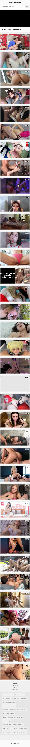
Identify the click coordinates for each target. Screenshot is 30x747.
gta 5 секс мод (6, 721)
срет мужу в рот (6, 732)
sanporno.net (15, 2)
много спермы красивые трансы (18, 728)
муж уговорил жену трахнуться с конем (12, 725)
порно (15, 684)
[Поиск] (27, 6)
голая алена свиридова (8, 706)
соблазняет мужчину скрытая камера (12, 717)
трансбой (5, 728)
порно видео (15, 685)
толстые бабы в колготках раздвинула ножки (14, 710)
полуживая (24, 698)
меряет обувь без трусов (19, 732)
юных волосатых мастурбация (10, 698)
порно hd (15, 687)
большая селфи (19, 695)
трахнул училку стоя (7, 695)
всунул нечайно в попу (8, 702)
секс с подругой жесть (8, 713)
